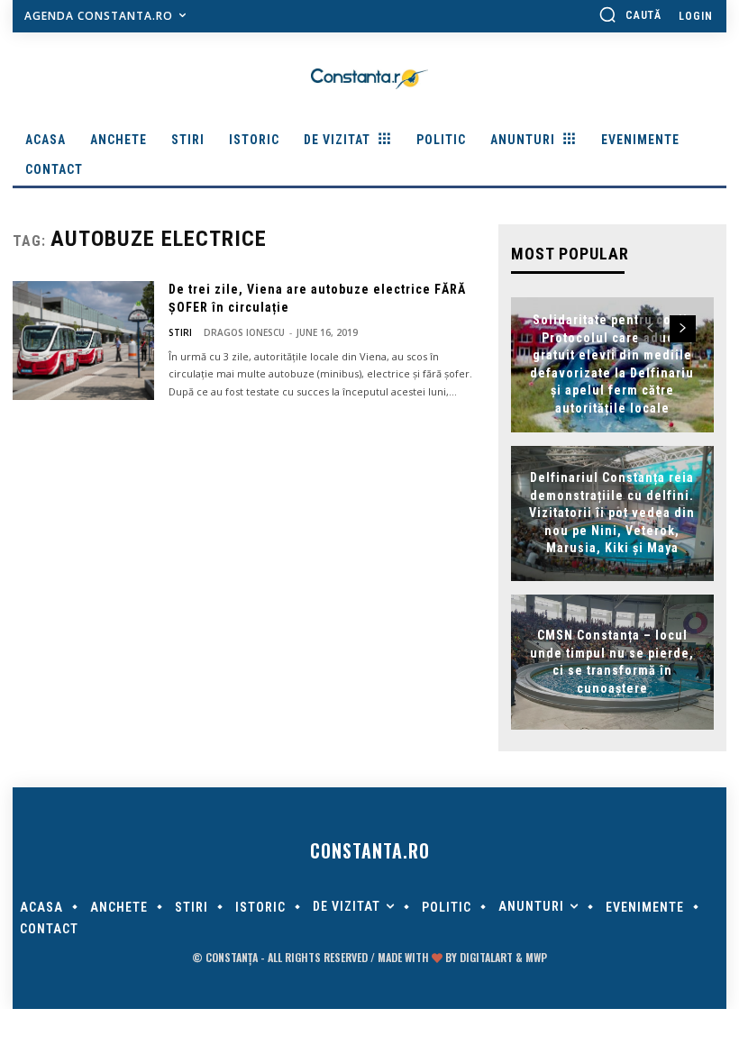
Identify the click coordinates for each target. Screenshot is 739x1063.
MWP (536, 957)
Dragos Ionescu (244, 332)
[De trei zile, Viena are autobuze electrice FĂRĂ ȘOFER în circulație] (83, 340)
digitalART (486, 957)
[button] (629, 14)
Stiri (180, 332)
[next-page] (683, 328)
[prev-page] (650, 328)
